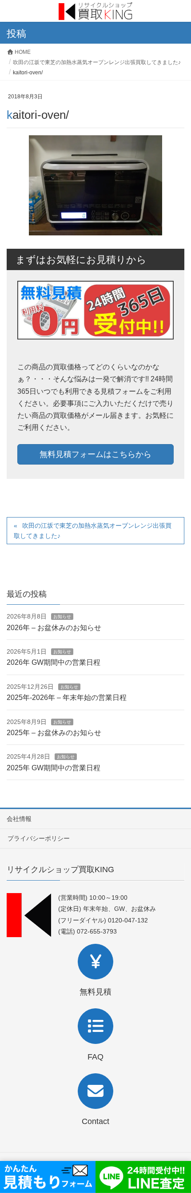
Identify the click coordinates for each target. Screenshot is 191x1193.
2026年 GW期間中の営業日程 (53, 662)
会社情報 (19, 818)
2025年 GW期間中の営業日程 (53, 768)
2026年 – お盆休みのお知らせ (54, 627)
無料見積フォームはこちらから (95, 454)
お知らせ (62, 616)
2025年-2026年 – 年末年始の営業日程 (67, 697)
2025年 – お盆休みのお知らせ (54, 732)
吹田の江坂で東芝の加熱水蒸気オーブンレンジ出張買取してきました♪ (92, 530)
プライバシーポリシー (39, 838)
